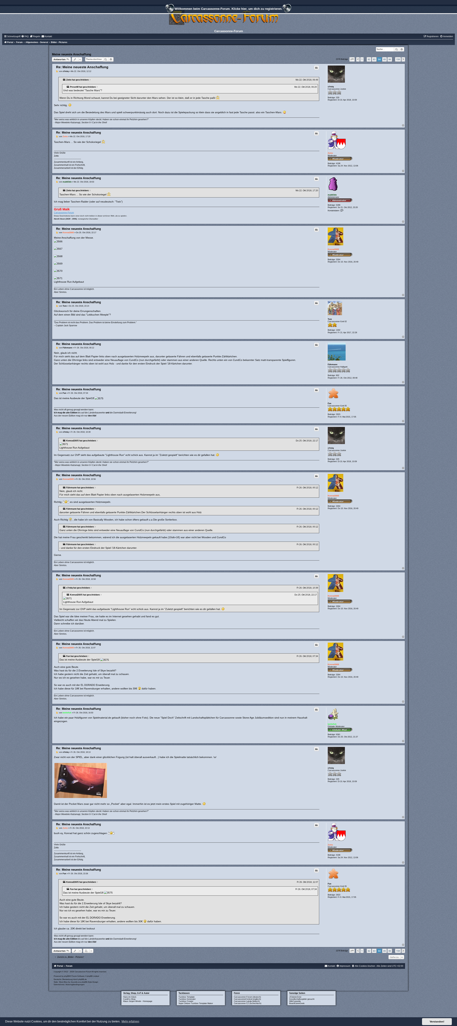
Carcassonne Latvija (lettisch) (247, 1001)
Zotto (68, 80)
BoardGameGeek (297, 1003)
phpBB (67, 976)
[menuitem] (25, 36)
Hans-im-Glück (129, 997)
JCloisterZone (295, 997)
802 (337, 375)
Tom (330, 319)
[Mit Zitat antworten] (316, 68)
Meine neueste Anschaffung (71, 54)
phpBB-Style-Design (90, 982)
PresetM (74, 87)
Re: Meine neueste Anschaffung (82, 67)
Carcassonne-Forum (64, 212)
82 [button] (369, 59)
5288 (338, 205)
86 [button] (389, 59)
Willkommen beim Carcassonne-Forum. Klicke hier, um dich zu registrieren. (228, 8)
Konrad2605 (333, 249)
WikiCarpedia (295, 1001)
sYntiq (331, 87)
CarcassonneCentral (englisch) (247, 999)
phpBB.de (82, 979)
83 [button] (374, 59)
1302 (338, 330)
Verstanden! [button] (437, 1021)
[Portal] (228, 17)
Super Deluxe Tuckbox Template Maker (196, 1003)
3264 (338, 259)
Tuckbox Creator (186, 1001)
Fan (329, 403)
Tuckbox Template (187, 997)
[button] (352, 59)
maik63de (332, 195)
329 (337, 97)
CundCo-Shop (129, 999)
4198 (338, 163)
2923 (338, 414)
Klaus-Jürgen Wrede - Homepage (137, 1001)
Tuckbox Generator (187, 999)
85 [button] (384, 59)
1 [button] (362, 59)
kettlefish (332, 724)
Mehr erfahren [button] (130, 1021)
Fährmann (332, 364)
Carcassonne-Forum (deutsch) (247, 997)
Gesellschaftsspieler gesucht (301, 999)
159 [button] (398, 59)
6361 (338, 734)
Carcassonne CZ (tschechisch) (247, 1003)
